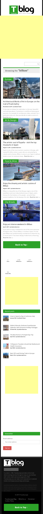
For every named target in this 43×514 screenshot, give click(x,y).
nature (6, 489)
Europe (8, 79)
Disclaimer (31, 499)
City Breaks (10, 202)
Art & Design (10, 120)
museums (30, 487)
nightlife (19, 489)
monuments (17, 487)
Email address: (8, 438)
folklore (30, 485)
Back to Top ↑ (21, 244)
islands (35, 485)
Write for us (22, 499)
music (34, 487)
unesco (8, 491)
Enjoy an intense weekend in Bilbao (17, 224)
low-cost (10, 487)
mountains (24, 487)
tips (5, 491)
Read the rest (7, 117)
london (6, 487)
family (26, 485)
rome (26, 489)
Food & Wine (11, 161)
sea (29, 489)
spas (35, 489)
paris (23, 489)
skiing (32, 489)
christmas (21, 485)
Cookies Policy (9, 501)
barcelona (6, 485)
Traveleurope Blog (10, 499)
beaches (12, 485)
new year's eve (12, 489)
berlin (16, 485)
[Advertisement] (21, 37)
